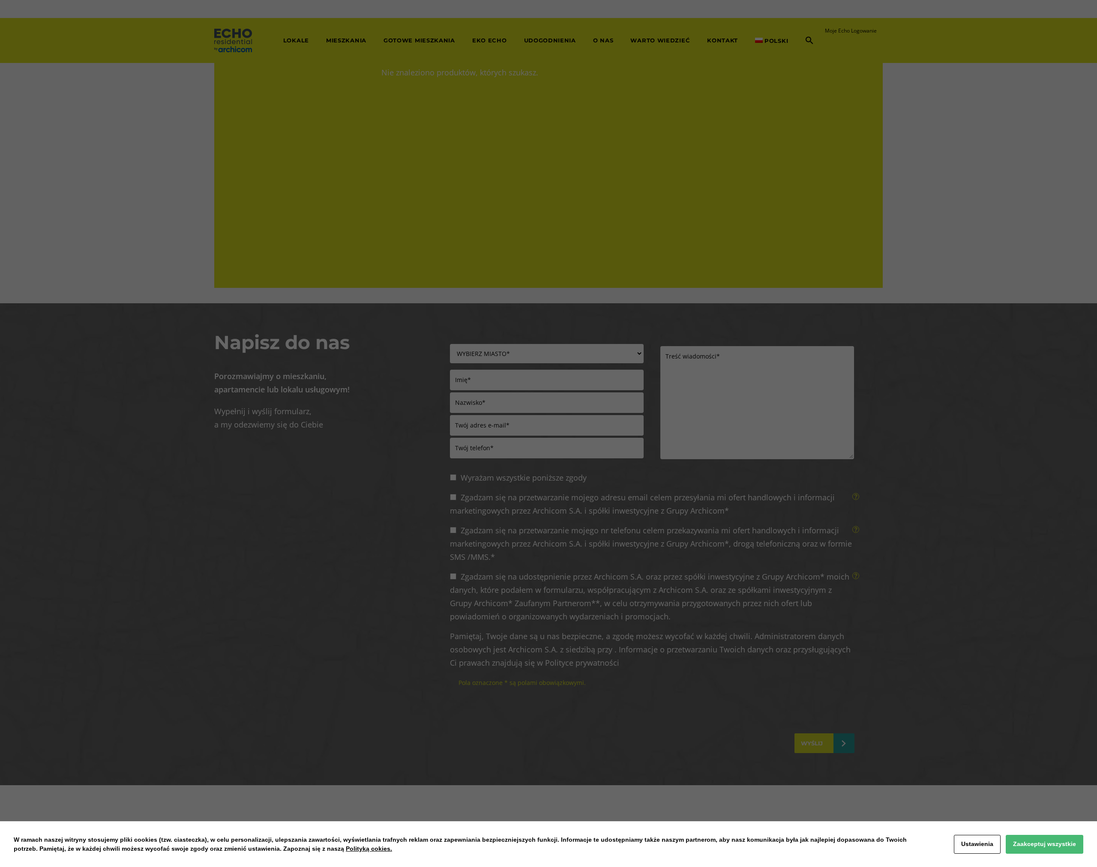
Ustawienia (977, 843)
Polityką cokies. (369, 848)
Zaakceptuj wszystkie (1044, 843)
